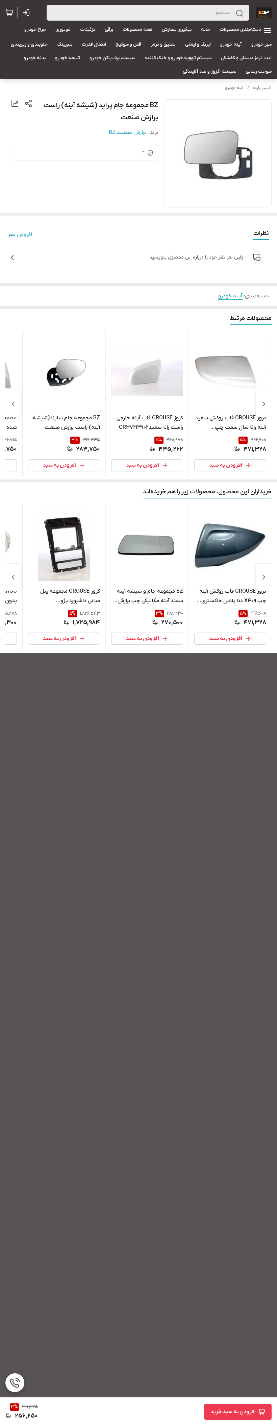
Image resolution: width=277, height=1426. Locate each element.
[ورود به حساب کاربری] (27, 12)
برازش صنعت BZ (127, 132)
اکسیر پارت (262, 88)
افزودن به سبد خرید (233, 1411)
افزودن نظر (20, 234)
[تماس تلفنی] (14, 1382)
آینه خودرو (234, 88)
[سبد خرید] (9, 12)
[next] (13, 403)
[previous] (264, 403)
